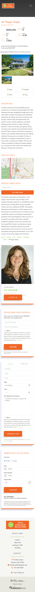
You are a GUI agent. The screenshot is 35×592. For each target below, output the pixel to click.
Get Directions (17, 192)
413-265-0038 (10, 290)
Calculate (13, 490)
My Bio (24, 295)
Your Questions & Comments (12, 396)
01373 (5, 240)
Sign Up (21, 572)
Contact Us (10, 363)
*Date (5, 382)
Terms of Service (7, 441)
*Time (5, 389)
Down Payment (8, 472)
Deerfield (26, 237)
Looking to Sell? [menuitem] (17, 545)
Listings (9, 237)
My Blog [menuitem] (17, 548)
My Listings (6, 293)
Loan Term (6, 457)
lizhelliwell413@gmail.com (18, 565)
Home (3, 237)
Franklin (19, 237)
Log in (16, 572)
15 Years (15, 461)
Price (5, 466)
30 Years (8, 461)
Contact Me (13, 297)
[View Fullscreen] (3, 166)
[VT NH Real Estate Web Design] (17, 588)
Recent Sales (13, 293)
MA (14, 237)
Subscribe (13, 347)
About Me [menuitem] (17, 542)
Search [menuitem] (17, 540)
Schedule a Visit (24, 363)
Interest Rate (7, 479)
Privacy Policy (20, 340)
